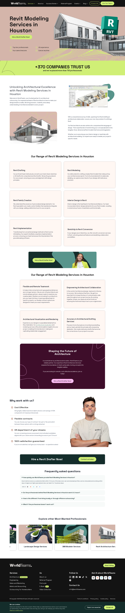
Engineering (14, 580)
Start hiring (109, 565)
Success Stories (51, 3)
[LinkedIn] (73, 577)
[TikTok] (83, 577)
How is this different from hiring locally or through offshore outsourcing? (49, 498)
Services (30, 3)
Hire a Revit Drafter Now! (21, 37)
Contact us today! (87, 459)
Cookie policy (104, 599)
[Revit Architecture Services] (107, 534)
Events (76, 3)
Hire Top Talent (107, 3)
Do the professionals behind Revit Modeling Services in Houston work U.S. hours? (51, 493)
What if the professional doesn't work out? (38, 504)
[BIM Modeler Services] (71, 534)
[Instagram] (70, 577)
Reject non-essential (94, 607)
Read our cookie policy (16, 610)
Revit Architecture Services (107, 547)
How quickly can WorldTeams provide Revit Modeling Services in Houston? (49, 477)
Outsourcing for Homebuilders (21, 589)
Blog (84, 3)
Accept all (109, 607)
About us (40, 3)
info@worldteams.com (77, 589)
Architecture (18, 577)
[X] (86, 577)
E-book (94, 3)
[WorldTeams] (18, 3)
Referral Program (66, 3)
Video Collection (45, 589)
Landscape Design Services (35, 547)
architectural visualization (44, 325)
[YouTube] (80, 577)
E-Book (44, 586)
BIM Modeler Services (71, 547)
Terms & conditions (82, 599)
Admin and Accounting (18, 586)
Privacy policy (94, 599)
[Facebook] (77, 577)
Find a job (43, 583)
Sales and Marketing (17, 583)
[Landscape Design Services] (35, 534)
